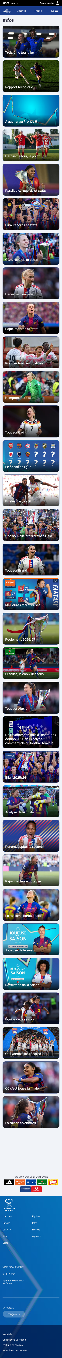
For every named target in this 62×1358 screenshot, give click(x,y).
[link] (21, 10)
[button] (53, 10)
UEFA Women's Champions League (7, 11)
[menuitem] (23, 10)
